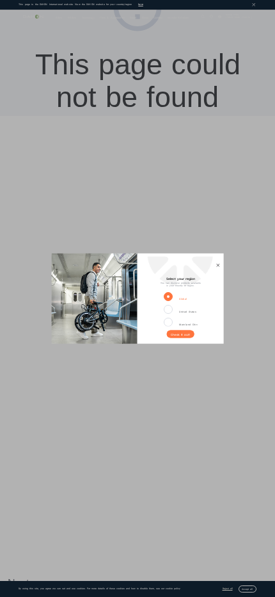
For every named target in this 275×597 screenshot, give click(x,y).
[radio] (171, 297)
